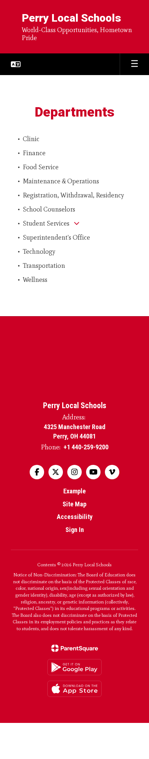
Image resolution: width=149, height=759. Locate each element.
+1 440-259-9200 (86, 447)
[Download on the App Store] (74, 689)
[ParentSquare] (75, 648)
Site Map (74, 504)
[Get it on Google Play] (74, 667)
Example (74, 491)
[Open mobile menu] (134, 64)
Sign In (74, 529)
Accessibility (75, 516)
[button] (16, 64)
